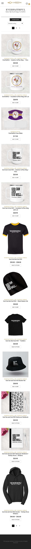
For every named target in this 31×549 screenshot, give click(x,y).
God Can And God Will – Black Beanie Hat (15, 301)
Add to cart (15, 66)
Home (7, 12)
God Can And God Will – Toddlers (15, 341)
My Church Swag (14, 12)
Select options (15, 265)
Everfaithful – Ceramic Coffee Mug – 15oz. (15, 60)
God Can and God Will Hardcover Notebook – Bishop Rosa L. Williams (15, 454)
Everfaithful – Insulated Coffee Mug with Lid (15, 96)
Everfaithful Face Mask (15, 133)
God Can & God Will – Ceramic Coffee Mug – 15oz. (15, 170)
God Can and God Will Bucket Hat (15, 380)
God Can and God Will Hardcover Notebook (15, 417)
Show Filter (15, 19)
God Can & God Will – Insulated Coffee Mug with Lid (15, 209)
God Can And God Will (15, 259)
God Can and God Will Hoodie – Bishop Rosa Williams (15, 512)
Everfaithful (9, 58)
